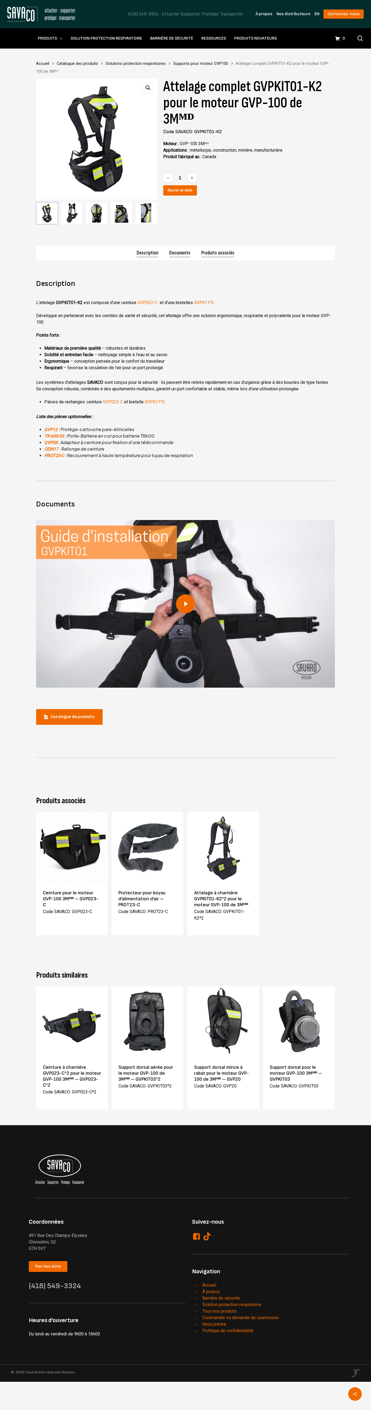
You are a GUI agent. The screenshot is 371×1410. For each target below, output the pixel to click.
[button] (148, 88)
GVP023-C (148, 302)
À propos (264, 14)
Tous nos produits (219, 1311)
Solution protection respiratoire (231, 1304)
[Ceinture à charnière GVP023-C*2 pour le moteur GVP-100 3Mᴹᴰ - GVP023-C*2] (72, 1022)
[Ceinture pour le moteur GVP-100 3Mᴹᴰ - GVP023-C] (72, 847)
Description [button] (147, 253)
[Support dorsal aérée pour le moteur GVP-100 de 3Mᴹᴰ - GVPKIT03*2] (147, 1022)
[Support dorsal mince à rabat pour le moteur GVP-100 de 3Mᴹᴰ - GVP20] (223, 1022)
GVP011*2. (204, 302)
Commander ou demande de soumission (240, 1317)
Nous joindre (214, 1324)
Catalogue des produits (77, 63)
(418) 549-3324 (143, 14)
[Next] (148, 213)
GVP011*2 (155, 401)
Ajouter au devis (180, 190)
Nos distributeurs (293, 14)
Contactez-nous (344, 14)
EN (317, 14)
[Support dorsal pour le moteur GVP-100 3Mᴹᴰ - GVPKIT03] (299, 1022)
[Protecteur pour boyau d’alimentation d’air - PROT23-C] (147, 847)
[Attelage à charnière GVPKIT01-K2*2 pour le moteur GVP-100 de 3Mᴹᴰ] (223, 847)
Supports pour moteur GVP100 (200, 63)
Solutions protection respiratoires (136, 63)
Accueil (42, 63)
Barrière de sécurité (221, 1298)
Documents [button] (179, 253)
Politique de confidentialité (227, 1330)
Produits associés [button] (217, 253)
